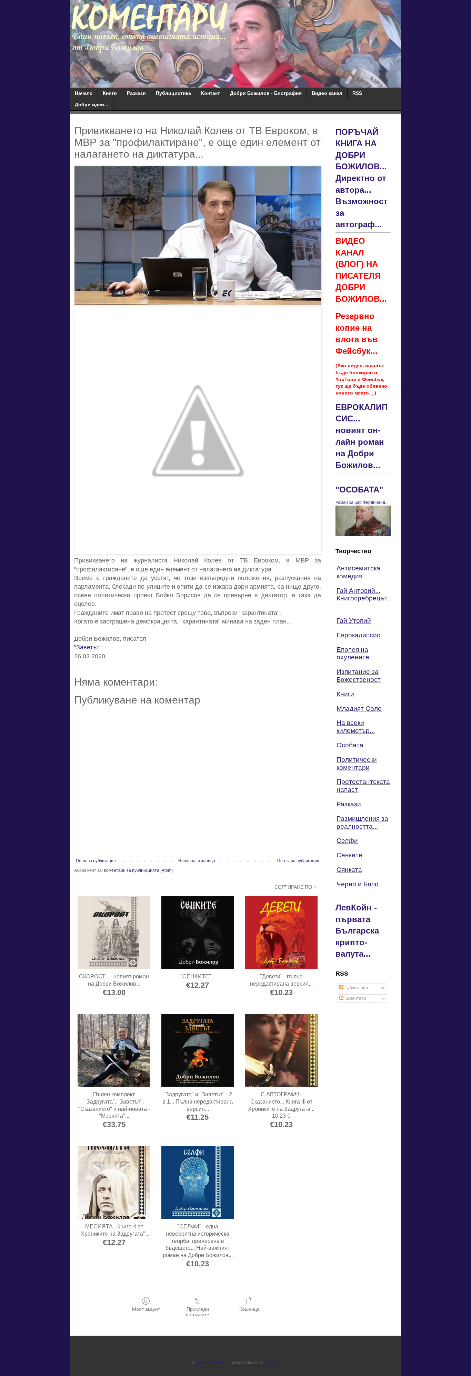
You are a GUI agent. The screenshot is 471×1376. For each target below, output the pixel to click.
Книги (110, 93)
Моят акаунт (146, 1309)
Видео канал (327, 93)
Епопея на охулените (353, 653)
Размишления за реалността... (362, 822)
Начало (84, 93)
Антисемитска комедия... (358, 572)
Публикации (355, 987)
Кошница (249, 1309)
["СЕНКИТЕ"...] (197, 932)
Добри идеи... (91, 104)
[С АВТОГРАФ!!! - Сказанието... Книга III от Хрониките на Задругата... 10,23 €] (281, 1050)
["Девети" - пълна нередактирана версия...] (281, 932)
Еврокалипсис (358, 635)
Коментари (354, 998)
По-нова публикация (96, 860)
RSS (357, 93)
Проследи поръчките (197, 1312)
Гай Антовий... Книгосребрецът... (363, 598)
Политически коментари (357, 763)
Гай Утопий (354, 620)
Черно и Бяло (358, 884)
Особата (350, 745)
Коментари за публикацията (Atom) (138, 870)
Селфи (347, 840)
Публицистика (173, 93)
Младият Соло (359, 708)
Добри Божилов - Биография (266, 93)
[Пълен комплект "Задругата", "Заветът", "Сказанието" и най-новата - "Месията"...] (114, 1050)
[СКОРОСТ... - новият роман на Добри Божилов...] (114, 932)
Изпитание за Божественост (359, 675)
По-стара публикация (298, 860)
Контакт (210, 93)
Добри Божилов (211, 1362)
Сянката (349, 869)
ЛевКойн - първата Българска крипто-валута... (357, 930)
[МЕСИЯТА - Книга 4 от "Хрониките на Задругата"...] (114, 1182)
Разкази (136, 93)
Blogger (271, 1362)
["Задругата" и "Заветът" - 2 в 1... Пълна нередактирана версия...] (197, 1050)
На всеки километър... (356, 726)
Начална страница (196, 860)
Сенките (349, 855)
